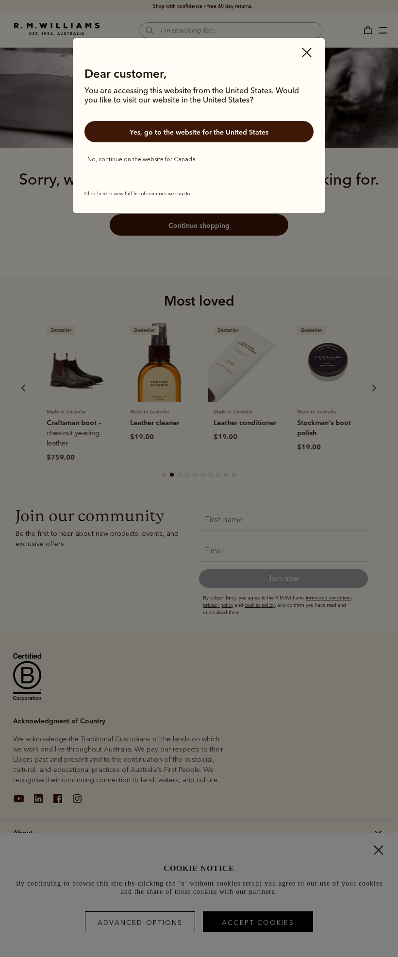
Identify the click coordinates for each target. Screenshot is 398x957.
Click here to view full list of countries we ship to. (137, 194)
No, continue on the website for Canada (141, 159)
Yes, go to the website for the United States (199, 132)
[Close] (306, 53)
